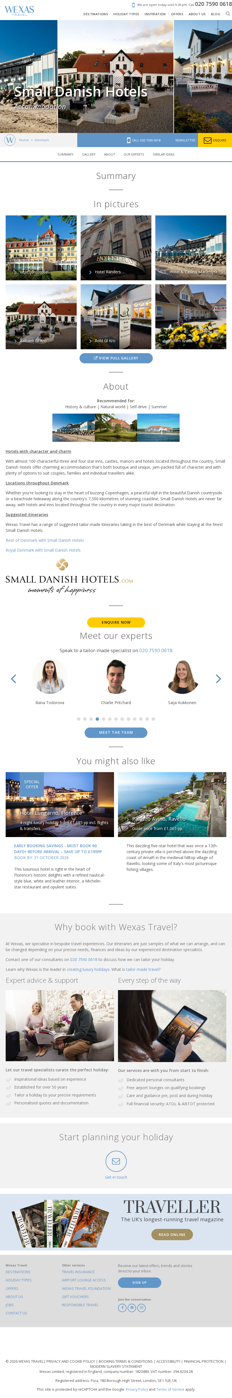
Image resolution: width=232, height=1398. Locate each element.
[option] (115, 76)
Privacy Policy (137, 1389)
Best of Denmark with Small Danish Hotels (45, 540)
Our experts (134, 154)
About (109, 154)
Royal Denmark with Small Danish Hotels (43, 550)
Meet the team (116, 732)
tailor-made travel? (143, 969)
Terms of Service (170, 1389)
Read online (172, 1234)
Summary (66, 154)
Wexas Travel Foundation (86, 1288)
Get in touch (116, 1177)
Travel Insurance (78, 1272)
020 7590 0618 (156, 650)
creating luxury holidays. (89, 969)
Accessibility (168, 1361)
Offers (12, 1288)
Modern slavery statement (116, 1366)
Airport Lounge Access (84, 1280)
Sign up (139, 1282)
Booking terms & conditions (126, 1361)
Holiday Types (19, 1280)
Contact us (16, 1313)
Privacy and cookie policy (71, 1361)
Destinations (18, 1272)
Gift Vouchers (75, 1296)
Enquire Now (116, 622)
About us (14, 1296)
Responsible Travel (80, 1305)
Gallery (89, 154)
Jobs (10, 1305)
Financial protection (204, 1361)
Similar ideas (164, 154)
